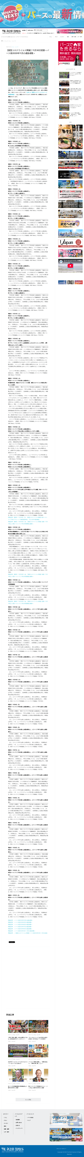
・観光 (4, 1126)
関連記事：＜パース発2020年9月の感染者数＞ (20, 922)
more (70, 122)
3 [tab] (43, 26)
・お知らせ (17, 1125)
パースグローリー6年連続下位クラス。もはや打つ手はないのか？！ (40, 33)
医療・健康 (74, 36)
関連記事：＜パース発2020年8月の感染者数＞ (20, 924)
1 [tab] (38, 26)
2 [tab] (41, 26)
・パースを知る (29, 1117)
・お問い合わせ (18, 1122)
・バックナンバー (19, 1128)
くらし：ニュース (15, 46)
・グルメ (5, 1120)
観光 (68, 36)
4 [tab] (46, 26)
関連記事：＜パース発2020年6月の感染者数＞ (20, 928)
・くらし (5, 1117)
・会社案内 (17, 1119)
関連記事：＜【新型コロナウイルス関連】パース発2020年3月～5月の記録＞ (28, 933)
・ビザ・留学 (6, 1132)
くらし (50, 36)
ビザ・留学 (79, 36)
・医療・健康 (6, 1129)
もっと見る (28, 1099)
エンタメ (62, 36)
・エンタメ (5, 1123)
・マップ (28, 1120)
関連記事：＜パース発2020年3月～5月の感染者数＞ (22, 931)
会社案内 (24, 30)
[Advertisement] (18, 978)
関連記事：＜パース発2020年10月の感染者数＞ (20, 920)
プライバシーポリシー (61, 1148)
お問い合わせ (30, 30)
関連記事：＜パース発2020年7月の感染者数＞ (20, 926)
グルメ (56, 36)
